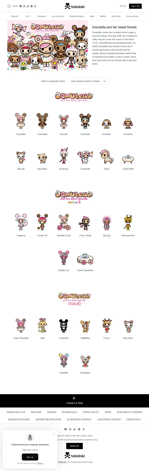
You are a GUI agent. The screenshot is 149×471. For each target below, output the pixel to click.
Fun (28, 16)
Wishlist (103, 16)
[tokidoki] (74, 6)
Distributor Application (48, 419)
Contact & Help (132, 16)
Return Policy (69, 412)
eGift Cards (116, 16)
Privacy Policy (91, 412)
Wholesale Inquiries (19, 419)
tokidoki (62, 462)
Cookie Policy (133, 419)
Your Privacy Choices (108, 419)
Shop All (15, 16)
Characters (41, 16)
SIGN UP (74, 446)
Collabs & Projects (76, 16)
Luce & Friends (58, 16)
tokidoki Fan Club (16, 412)
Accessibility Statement (130, 412)
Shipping (51, 412)
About (91, 16)
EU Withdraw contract (79, 419)
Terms (108, 412)
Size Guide (36, 412)
